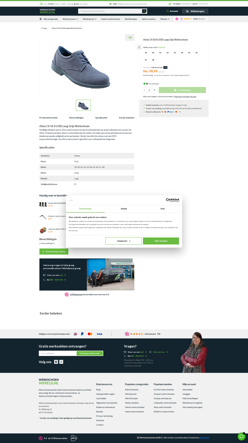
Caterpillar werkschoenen (165, 402)
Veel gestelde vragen (105, 394)
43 (175, 53)
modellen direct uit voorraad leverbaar (130, 4)
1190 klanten (76, 294)
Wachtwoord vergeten (192, 402)
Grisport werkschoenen (164, 394)
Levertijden (101, 398)
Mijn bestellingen (190, 398)
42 (167, 53)
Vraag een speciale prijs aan (185, 96)
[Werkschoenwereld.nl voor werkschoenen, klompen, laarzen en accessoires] (47, 11)
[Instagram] (61, 362)
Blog (98, 389)
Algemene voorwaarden (106, 402)
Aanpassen (122, 241)
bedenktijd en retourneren (190, 4)
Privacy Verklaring (104, 416)
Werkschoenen (69, 19)
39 (146, 53)
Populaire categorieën (136, 384)
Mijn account (189, 384)
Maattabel (161, 47)
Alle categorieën (51, 19)
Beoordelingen (76, 117)
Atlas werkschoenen (163, 407)
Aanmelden (187, 389)
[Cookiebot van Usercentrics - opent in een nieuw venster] (168, 200)
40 (153, 53)
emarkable (204, 437)
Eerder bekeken (126, 117)
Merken (164, 19)
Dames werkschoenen (110, 19)
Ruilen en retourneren (105, 407)
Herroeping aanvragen (192, 407)
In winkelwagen (184, 90)
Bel (55, 280)
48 (153, 60)
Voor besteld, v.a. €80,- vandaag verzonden (66, 4)
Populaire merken (163, 384)
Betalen (99, 411)
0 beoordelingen (47, 243)
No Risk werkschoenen (164, 389)
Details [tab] (124, 209)
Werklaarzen (88, 19)
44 (182, 53)
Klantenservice (104, 384)
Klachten (100, 420)
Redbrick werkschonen (164, 411)
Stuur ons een (55, 275)
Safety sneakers (149, 19)
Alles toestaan (161, 241)
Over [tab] (163, 209)
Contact (99, 424)
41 (160, 53)
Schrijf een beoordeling (55, 251)
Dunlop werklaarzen (163, 398)
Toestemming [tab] (85, 209)
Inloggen (186, 394)
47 (146, 60)
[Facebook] (56, 362)
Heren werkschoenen (134, 411)
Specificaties (101, 117)
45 (189, 53)
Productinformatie (48, 117)
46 (196, 53)
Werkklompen (131, 19)
